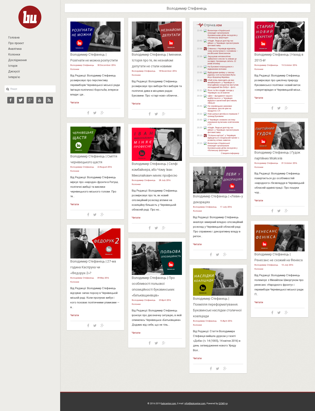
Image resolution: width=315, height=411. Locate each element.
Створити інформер (230, 153)
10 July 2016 (287, 265)
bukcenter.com (168, 403)
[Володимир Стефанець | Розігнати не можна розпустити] (95, 50)
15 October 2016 (289, 65)
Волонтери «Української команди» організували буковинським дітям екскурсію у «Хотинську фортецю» (223, 34)
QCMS (222, 403)
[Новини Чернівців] (208, 27)
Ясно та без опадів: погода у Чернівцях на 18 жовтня (221, 91)
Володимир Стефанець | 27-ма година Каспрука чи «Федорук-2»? (93, 267)
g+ (226, 403)
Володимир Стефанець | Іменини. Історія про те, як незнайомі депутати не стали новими (157, 60)
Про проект (16, 43)
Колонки (14, 54)
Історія (12, 65)
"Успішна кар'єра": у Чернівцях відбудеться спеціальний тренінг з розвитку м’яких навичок (223, 137)
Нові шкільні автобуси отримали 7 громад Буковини (223, 115)
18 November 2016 (168, 71)
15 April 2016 (226, 321)
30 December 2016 (106, 65)
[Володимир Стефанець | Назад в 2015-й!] (279, 50)
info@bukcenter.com (194, 403)
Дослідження (17, 60)
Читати (74, 102)
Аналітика (15, 49)
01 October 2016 (289, 163)
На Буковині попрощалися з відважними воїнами (220, 67)
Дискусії (14, 71)
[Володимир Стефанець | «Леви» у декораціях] (218, 192)
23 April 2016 (165, 300)
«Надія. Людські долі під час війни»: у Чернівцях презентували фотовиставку (223, 43)
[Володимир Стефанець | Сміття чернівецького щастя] (95, 152)
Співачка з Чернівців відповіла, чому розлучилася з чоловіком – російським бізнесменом (223, 50)
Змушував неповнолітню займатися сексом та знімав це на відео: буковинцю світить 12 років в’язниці (222, 60)
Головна (14, 37)
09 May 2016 (103, 278)
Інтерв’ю (14, 77)
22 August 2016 (104, 167)
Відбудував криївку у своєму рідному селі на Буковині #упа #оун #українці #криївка (221, 74)
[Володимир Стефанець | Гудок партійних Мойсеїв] (279, 148)
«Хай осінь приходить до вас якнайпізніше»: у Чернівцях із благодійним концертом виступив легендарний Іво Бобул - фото (223, 83)
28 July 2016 (164, 180)
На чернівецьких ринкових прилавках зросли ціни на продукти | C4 (220, 108)
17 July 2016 (226, 207)
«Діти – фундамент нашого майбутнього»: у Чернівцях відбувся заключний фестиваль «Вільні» (222, 99)
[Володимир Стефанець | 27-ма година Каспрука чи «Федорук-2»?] (95, 257)
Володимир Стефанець (82, 65)
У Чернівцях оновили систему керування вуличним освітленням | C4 (223, 122)
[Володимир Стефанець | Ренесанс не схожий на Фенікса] (279, 250)
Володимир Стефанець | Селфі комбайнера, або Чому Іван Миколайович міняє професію (155, 169)
